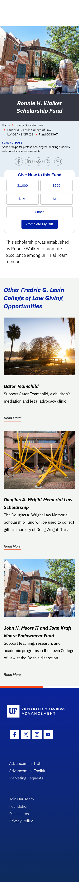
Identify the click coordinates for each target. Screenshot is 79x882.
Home (6, 125)
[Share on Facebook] (20, 162)
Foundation (18, 806)
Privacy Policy (21, 820)
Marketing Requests (26, 778)
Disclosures (19, 813)
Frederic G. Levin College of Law (29, 130)
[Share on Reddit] (39, 162)
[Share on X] (49, 162)
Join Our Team (21, 799)
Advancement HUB (25, 763)
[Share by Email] (59, 162)
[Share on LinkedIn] (30, 162)
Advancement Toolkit (27, 770)
